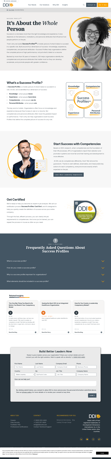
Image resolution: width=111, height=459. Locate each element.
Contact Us (91, 5)
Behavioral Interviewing (64, 420)
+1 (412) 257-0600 (40, 422)
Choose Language (10, 1)
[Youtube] (87, 439)
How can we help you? (22, 379)
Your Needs (32, 5)
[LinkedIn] (81, 439)
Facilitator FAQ (15, 424)
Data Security (15, 422)
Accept (102, 453)
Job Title (59, 371)
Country (17, 371)
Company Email (61, 363)
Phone (79, 363)
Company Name (82, 371)
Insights (65, 5)
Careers (13, 420)
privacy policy (27, 392)
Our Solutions (44, 5)
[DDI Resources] (99, 439)
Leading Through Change (64, 422)
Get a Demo (103, 5)
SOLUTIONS (11, 10)
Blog (73, 420)
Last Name (39, 363)
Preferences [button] (34, 454)
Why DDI (56, 5)
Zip (36, 371)
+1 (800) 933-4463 (78, 357)
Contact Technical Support (42, 427)
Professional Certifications (19, 427)
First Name (18, 363)
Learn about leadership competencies (68, 175)
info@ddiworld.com (40, 424)
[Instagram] (93, 439)
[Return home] (7, 10)
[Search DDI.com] (83, 5)
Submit (92, 395)
